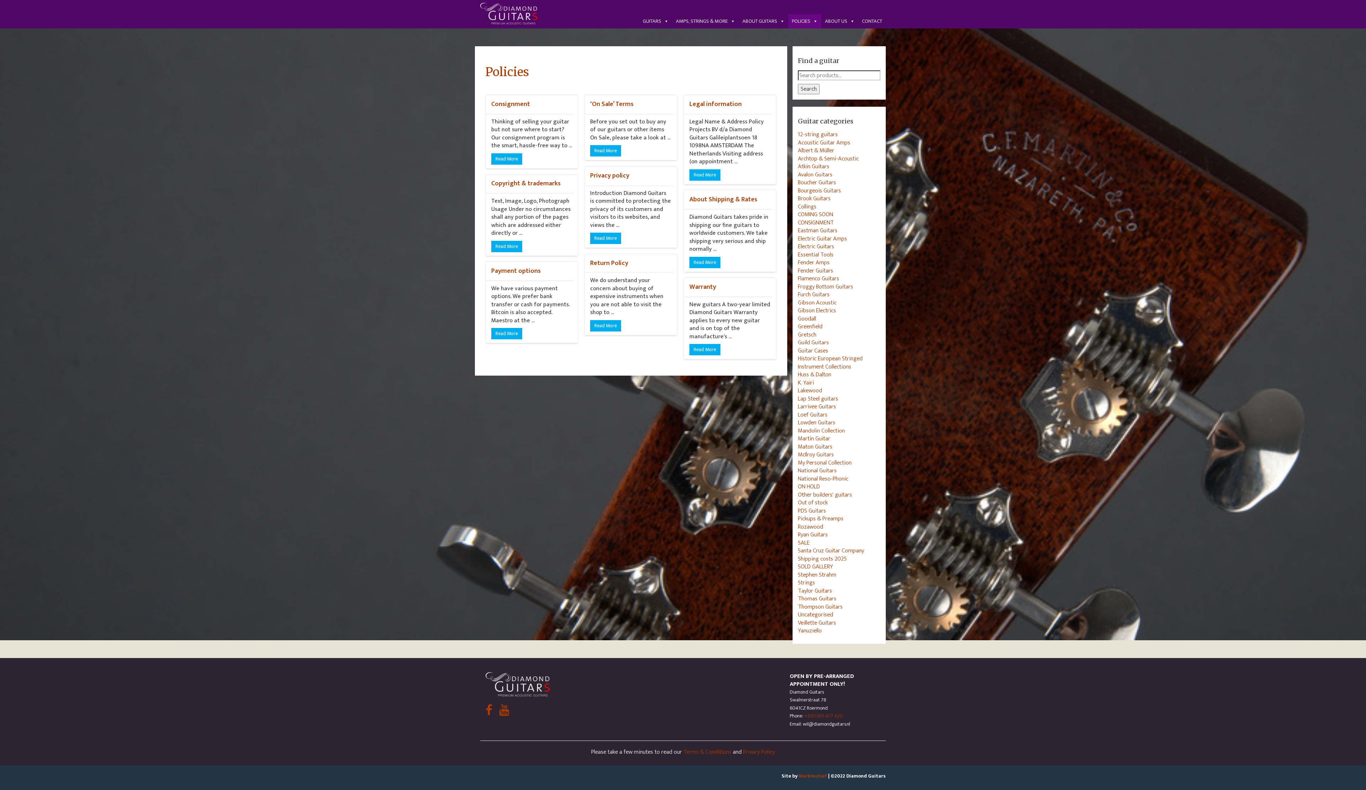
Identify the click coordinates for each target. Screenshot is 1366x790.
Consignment (510, 104)
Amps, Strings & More (702, 21)
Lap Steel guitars (818, 399)
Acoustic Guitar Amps (824, 143)
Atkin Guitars (813, 166)
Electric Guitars (816, 246)
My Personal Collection (825, 463)
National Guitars (817, 471)
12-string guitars (818, 134)
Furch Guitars (814, 294)
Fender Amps (814, 262)
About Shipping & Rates (723, 199)
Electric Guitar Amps (822, 239)
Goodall (807, 319)
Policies (801, 21)
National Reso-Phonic (823, 479)
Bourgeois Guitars (819, 191)
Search (809, 89)
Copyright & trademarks (526, 183)
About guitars (759, 21)
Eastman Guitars (817, 230)
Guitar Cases (813, 351)
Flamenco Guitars (818, 278)
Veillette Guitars (817, 623)
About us (836, 21)
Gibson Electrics (817, 311)
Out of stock (813, 503)
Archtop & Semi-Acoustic (828, 159)
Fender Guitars (815, 271)
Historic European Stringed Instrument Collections (830, 363)
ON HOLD (809, 487)
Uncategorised (815, 615)
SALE (804, 543)
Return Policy (609, 263)
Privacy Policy (759, 752)
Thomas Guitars (817, 599)
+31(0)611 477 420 (823, 716)
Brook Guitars (814, 198)
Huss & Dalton (814, 375)
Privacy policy (609, 175)
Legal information (715, 104)
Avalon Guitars (815, 175)
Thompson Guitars (820, 607)
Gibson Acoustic (817, 303)
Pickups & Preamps (820, 519)
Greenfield (810, 327)
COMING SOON (815, 214)
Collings (807, 207)
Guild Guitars (813, 343)
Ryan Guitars (813, 535)
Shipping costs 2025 (822, 559)
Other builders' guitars (825, 495)
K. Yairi (806, 383)
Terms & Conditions (707, 752)
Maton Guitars (815, 447)
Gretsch (807, 335)
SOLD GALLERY (815, 567)
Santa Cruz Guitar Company (831, 551)
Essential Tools (815, 255)
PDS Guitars (812, 511)
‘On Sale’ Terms (612, 104)
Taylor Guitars (815, 591)
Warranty (702, 286)
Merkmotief (813, 776)
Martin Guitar (814, 439)
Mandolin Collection (821, 431)
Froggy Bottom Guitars (825, 287)
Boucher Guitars (817, 182)
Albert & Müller (816, 150)
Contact (872, 21)
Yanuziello (810, 631)
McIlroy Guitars (816, 455)
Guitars (652, 21)
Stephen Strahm (817, 575)
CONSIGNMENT (816, 223)
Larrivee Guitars (817, 407)
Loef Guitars (812, 415)
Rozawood (810, 527)
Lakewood (810, 391)
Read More (507, 159)
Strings (806, 583)
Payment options (516, 270)
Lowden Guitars (816, 423)
